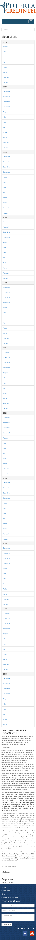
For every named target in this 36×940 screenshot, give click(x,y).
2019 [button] (5, 478)
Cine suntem (6, 890)
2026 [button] (5, 42)
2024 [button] (5, 152)
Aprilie (5, 67)
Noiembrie (6, 96)
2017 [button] (5, 608)
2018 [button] (5, 543)
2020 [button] (5, 413)
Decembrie (6, 91)
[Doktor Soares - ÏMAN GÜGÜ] (18, 8)
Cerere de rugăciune (10, 898)
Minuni (4, 894)
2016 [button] (5, 674)
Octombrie (6, 102)
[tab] (18, 42)
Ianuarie (5, 82)
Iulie (4, 52)
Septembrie (6, 107)
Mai (4, 62)
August (5, 47)
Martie (5, 72)
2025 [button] (5, 87)
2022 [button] (5, 282)
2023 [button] (5, 217)
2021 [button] (5, 348)
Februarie (6, 77)
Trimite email (7, 925)
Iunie (4, 57)
